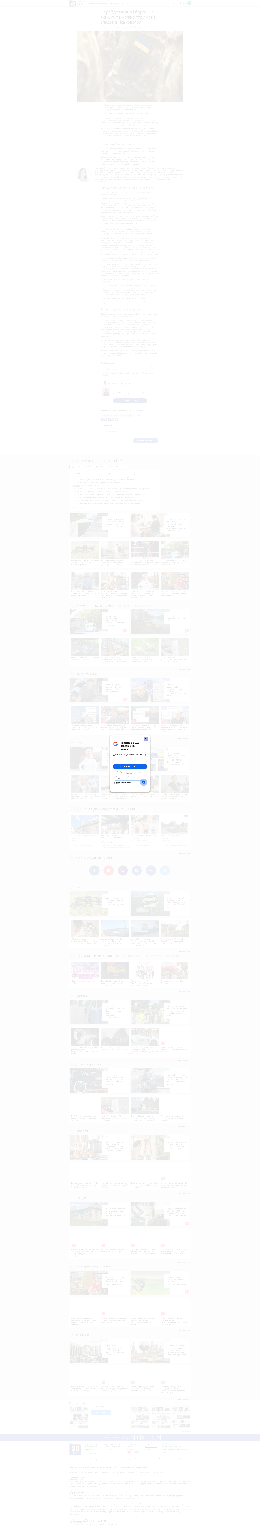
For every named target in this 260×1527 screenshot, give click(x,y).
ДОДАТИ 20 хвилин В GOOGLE (129, 766)
